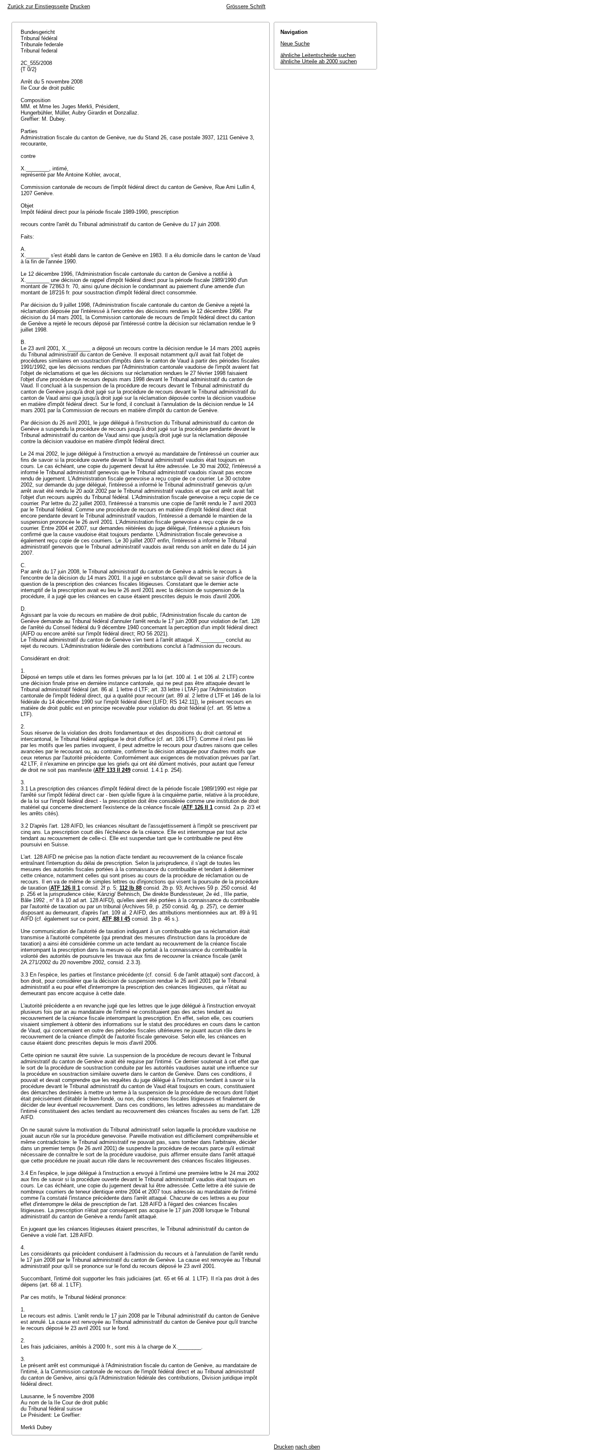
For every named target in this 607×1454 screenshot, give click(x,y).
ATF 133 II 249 (112, 770)
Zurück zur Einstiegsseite (38, 6)
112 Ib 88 (130, 888)
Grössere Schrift (246, 6)
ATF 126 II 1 (198, 807)
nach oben (307, 1447)
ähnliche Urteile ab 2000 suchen (318, 61)
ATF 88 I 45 (116, 919)
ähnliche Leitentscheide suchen (318, 55)
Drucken (80, 6)
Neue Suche (295, 44)
